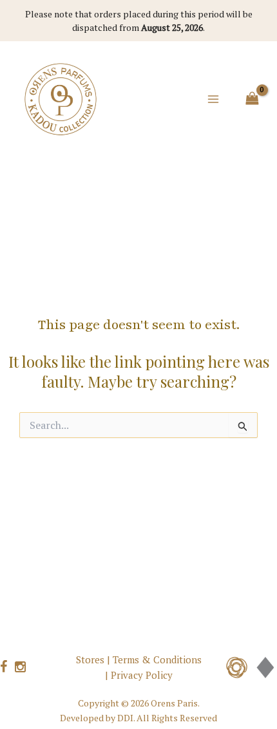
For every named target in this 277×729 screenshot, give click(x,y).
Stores (90, 659)
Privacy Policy (142, 674)
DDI (125, 718)
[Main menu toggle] (213, 99)
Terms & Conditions (157, 659)
